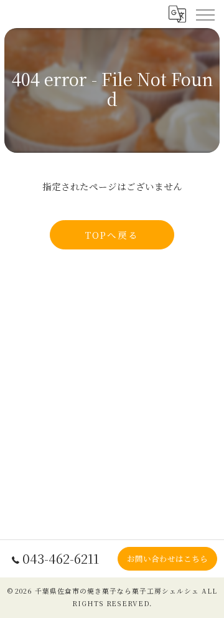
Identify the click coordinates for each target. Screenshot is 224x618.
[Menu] (204, 13)
